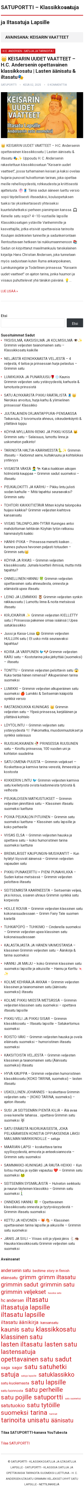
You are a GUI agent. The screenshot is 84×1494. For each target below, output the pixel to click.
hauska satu (54, 1293)
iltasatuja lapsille (25, 1307)
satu (30, 1367)
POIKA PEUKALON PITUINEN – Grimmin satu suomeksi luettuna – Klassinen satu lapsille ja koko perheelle (39, 822)
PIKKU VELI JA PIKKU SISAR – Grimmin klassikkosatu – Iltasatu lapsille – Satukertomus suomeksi (42, 1024)
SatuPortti (19, 1461)
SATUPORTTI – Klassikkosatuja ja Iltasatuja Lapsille (40, 14)
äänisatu (62, 1420)
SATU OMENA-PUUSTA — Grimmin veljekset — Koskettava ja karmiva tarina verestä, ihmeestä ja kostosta (42, 767)
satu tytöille (43, 1405)
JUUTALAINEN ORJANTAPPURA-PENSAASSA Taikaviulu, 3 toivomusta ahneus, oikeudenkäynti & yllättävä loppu (43, 418)
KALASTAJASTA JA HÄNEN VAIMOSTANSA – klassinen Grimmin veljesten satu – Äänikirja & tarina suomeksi (40, 950)
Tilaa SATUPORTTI (15, 1443)
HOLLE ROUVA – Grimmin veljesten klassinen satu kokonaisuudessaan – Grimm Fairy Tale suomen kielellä (43, 914)
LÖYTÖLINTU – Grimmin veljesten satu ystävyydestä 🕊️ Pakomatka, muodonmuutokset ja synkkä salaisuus (43, 730)
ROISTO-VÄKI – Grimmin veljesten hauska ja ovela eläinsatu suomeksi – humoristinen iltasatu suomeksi (43, 1042)
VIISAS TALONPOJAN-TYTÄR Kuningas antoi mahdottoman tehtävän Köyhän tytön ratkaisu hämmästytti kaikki (39, 528)
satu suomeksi (73, 1398)
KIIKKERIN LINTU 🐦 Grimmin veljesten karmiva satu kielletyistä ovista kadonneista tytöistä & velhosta (41, 785)
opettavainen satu (27, 1359)
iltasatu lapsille (23, 1314)
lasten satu (61, 1344)
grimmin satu (57, 1284)
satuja (10, 1374)
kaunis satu (17, 1329)
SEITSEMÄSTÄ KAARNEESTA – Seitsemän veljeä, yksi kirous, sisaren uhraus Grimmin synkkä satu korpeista (43, 895)
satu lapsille (48, 1382)
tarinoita (13, 1420)
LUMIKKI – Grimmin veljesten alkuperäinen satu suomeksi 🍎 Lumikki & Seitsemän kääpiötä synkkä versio (41, 694)
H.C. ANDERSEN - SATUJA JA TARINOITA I (28, 51)
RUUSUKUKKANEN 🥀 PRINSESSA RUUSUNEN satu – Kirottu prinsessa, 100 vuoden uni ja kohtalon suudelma (41, 748)
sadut (63, 1359)
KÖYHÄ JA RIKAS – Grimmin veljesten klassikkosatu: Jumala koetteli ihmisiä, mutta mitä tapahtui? (42, 565)
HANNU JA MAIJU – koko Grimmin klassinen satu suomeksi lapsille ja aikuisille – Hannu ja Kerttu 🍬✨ (43, 968)
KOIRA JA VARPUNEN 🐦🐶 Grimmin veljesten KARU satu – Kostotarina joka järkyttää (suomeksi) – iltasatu (43, 657)
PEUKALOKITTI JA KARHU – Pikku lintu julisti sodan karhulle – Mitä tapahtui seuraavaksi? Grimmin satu (39, 492)
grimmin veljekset (23, 1292)
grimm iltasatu (57, 1277)
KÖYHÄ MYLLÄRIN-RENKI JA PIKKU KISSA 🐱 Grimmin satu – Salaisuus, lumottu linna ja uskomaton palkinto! (41, 437)
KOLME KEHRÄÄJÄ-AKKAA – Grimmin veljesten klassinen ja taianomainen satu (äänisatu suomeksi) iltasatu (41, 987)
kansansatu (49, 1323)
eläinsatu (9, 1277)
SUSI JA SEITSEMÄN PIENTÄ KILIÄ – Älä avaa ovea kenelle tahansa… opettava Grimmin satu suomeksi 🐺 (40, 1115)
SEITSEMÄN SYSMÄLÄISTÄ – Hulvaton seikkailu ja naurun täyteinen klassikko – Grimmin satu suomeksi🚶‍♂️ (42, 1188)
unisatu (38, 1420)
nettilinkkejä (49, 1484)
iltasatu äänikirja (20, 1322)
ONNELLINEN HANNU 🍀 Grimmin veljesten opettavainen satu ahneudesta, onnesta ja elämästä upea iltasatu (38, 584)
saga (5, 1367)
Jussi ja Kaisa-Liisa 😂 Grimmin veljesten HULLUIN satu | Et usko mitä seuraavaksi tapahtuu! (36, 638)
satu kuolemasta (15, 1383)
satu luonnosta (12, 1391)
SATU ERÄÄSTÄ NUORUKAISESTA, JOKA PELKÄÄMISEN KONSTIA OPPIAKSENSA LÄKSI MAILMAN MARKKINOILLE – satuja (42, 1134)
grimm (27, 1277)
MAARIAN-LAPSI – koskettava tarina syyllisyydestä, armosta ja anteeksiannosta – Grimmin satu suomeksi (39, 1152)
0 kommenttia (57, 84)
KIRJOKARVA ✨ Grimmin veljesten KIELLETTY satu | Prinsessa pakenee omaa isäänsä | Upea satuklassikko (41, 620)
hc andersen (12, 1300)
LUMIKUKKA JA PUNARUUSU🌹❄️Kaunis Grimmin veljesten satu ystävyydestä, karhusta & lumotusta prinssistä (42, 382)
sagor (17, 1367)
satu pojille (16, 1397)
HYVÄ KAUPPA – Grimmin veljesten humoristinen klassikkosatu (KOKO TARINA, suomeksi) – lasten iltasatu (43, 1078)
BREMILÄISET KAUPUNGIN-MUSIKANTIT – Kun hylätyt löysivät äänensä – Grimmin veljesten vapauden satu (41, 858)
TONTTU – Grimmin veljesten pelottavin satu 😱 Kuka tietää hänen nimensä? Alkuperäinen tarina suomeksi (41, 675)
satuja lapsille (29, 1375)
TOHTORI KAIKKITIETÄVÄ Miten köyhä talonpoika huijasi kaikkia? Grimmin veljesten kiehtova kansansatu (42, 510)
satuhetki (53, 1367)
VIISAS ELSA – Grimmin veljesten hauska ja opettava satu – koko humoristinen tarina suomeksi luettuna (38, 840)
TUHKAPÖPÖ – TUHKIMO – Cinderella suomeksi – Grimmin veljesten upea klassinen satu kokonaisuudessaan (42, 932)
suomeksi (14, 1413)
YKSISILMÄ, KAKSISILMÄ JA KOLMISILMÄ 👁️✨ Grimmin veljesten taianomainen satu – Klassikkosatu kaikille (43, 345)
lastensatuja (18, 1352)
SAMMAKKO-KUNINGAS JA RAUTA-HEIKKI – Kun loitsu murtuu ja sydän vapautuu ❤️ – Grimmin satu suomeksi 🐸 (43, 1170)
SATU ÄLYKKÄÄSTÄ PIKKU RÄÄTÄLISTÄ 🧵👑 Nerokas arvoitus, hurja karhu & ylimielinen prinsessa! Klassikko (40, 400)
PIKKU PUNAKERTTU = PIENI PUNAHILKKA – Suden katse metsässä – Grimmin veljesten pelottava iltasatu (40, 877)
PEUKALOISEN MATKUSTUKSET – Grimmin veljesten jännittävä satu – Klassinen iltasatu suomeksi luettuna (38, 804)
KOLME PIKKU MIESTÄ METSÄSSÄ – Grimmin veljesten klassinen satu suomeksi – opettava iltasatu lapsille (40, 1005)
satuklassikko (56, 1375)
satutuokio (13, 1405)
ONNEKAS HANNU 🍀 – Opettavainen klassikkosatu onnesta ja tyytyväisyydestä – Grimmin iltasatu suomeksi (38, 1207)
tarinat (53, 1413)
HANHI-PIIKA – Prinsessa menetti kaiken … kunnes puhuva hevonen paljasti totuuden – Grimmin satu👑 (38, 547)
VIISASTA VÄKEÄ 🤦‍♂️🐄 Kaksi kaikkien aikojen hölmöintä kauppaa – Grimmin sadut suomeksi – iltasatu (41, 474)
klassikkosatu (56, 1329)
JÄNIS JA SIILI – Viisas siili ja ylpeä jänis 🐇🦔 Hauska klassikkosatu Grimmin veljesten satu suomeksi (41, 1244)
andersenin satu (16, 1270)
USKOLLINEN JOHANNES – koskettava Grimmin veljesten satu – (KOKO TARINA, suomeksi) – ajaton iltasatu (42, 1097)
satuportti (9, 84)
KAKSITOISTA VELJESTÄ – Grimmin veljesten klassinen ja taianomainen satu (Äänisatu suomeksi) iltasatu (39, 1060)
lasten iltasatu (22, 1344)
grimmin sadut (19, 1284)
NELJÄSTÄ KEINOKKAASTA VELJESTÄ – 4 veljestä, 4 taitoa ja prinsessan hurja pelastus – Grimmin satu (40, 364)
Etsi (4, 316)
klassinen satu (22, 1337)
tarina (38, 1412)
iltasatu (37, 1300)
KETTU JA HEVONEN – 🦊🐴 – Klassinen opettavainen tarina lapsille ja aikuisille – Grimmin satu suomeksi (42, 1225)
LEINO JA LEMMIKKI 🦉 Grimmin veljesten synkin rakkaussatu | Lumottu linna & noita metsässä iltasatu (43, 602)
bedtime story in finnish (51, 1271)
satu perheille (44, 1390)
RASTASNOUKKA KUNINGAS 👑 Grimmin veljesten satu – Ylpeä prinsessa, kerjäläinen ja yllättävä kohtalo (40, 712)
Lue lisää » (9, 291)
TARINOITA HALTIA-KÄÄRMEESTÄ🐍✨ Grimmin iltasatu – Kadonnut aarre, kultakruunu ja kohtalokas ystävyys (43, 455)
